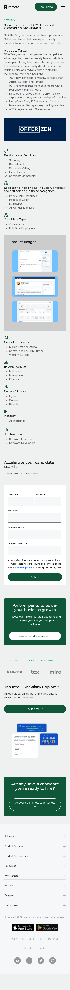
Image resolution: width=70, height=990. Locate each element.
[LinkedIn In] (29, 960)
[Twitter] (41, 960)
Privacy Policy (17, 939)
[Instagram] (52, 960)
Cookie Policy (35, 939)
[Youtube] (17, 960)
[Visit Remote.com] (14, 6)
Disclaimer (29, 948)
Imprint (42, 948)
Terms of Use (53, 939)
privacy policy (24, 567)
